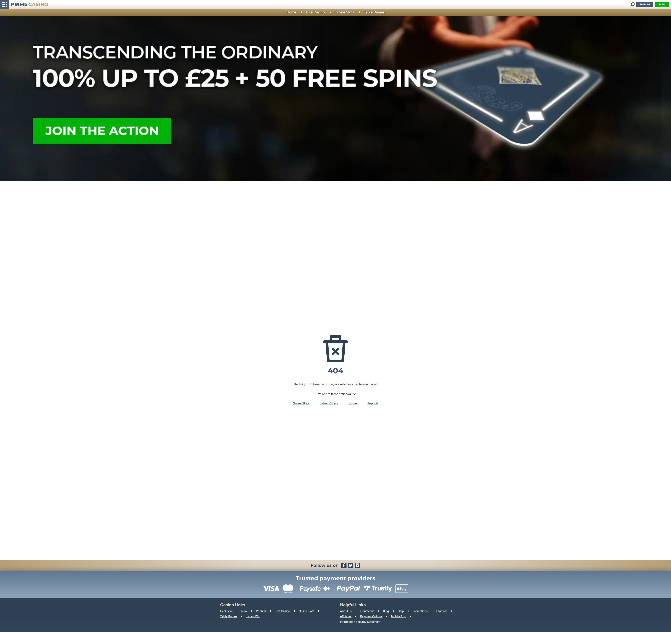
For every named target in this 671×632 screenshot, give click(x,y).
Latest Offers (329, 403)
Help (401, 611)
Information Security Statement (360, 621)
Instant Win (253, 616)
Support (372, 403)
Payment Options (371, 616)
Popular (261, 611)
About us (346, 611)
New (244, 611)
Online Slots (344, 12)
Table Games (374, 12)
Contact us (367, 611)
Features (441, 611)
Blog (386, 611)
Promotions (420, 611)
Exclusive (226, 611)
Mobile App (398, 616)
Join (662, 4)
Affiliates (345, 616)
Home (291, 12)
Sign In (644, 4)
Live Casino (315, 12)
